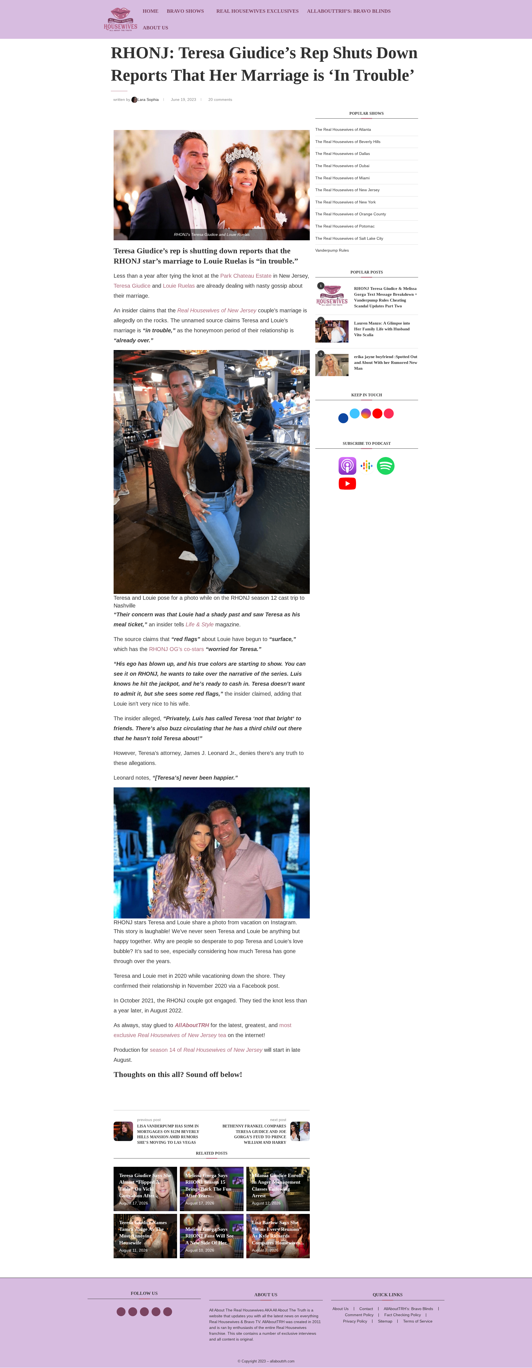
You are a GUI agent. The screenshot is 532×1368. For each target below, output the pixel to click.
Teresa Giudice (133, 286)
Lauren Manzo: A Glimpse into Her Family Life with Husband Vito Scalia (382, 329)
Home (150, 11)
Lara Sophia (148, 99)
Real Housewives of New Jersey (217, 310)
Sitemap (385, 1321)
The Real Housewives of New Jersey (347, 190)
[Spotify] (386, 460)
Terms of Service (418, 1321)
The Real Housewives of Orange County (350, 214)
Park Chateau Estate (246, 276)
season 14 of (206, 1050)
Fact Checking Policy (402, 1315)
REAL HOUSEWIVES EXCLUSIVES (257, 11)
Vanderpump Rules (332, 250)
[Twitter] (132, 1311)
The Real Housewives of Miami (342, 178)
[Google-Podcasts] (366, 460)
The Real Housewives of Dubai (342, 166)
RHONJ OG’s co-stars (176, 649)
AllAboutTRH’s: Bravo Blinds (349, 11)
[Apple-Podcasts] (347, 460)
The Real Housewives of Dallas (342, 153)
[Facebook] (121, 1311)
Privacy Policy (355, 1321)
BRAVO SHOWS (185, 11)
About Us (155, 27)
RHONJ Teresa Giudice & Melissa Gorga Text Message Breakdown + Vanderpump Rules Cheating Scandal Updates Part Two (385, 297)
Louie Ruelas (179, 286)
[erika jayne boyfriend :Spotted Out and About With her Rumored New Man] (332, 365)
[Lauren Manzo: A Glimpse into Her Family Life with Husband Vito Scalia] (332, 331)
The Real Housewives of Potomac (345, 226)
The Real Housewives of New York (345, 202)
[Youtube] (347, 478)
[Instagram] (144, 1311)
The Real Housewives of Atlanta (343, 129)
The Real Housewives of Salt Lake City (349, 238)
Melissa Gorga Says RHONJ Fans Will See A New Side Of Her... (209, 1236)
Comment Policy (359, 1315)
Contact (366, 1308)
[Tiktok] (156, 1311)
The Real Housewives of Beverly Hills (347, 141)
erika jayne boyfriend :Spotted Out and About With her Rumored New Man (385, 362)
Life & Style (200, 624)
